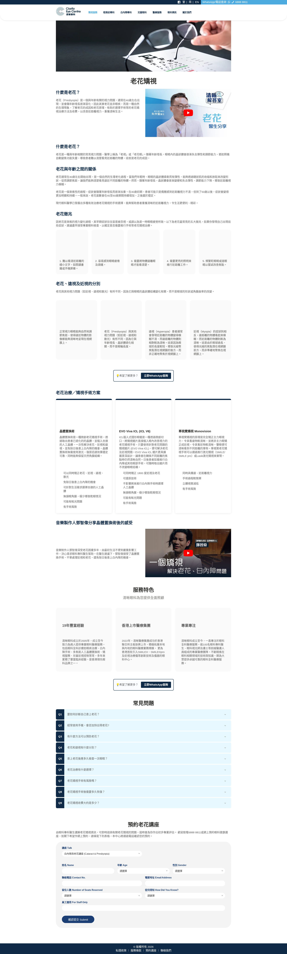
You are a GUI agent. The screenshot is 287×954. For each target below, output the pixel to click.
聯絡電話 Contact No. (74, 877)
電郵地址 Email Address (158, 877)
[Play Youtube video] (188, 113)
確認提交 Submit (78, 919)
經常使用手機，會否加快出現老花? (88, 725)
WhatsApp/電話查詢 (214, 2)
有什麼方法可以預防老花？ (83, 736)
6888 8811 (241, 2)
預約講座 (151, 950)
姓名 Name (68, 865)
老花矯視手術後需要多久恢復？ (86, 791)
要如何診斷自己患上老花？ (83, 714)
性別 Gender (179, 865)
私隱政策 (121, 950)
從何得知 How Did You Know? (161, 890)
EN (197, 2)
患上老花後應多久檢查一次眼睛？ (87, 758)
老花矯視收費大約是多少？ (83, 802)
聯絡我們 (166, 950)
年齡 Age (122, 865)
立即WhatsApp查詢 (156, 375)
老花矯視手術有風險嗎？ (82, 780)
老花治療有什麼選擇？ (80, 769)
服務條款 (136, 950)
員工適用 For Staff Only (75, 902)
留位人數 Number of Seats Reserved (82, 890)
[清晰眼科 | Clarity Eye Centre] (68, 11)
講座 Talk (67, 848)
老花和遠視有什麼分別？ (82, 747)
